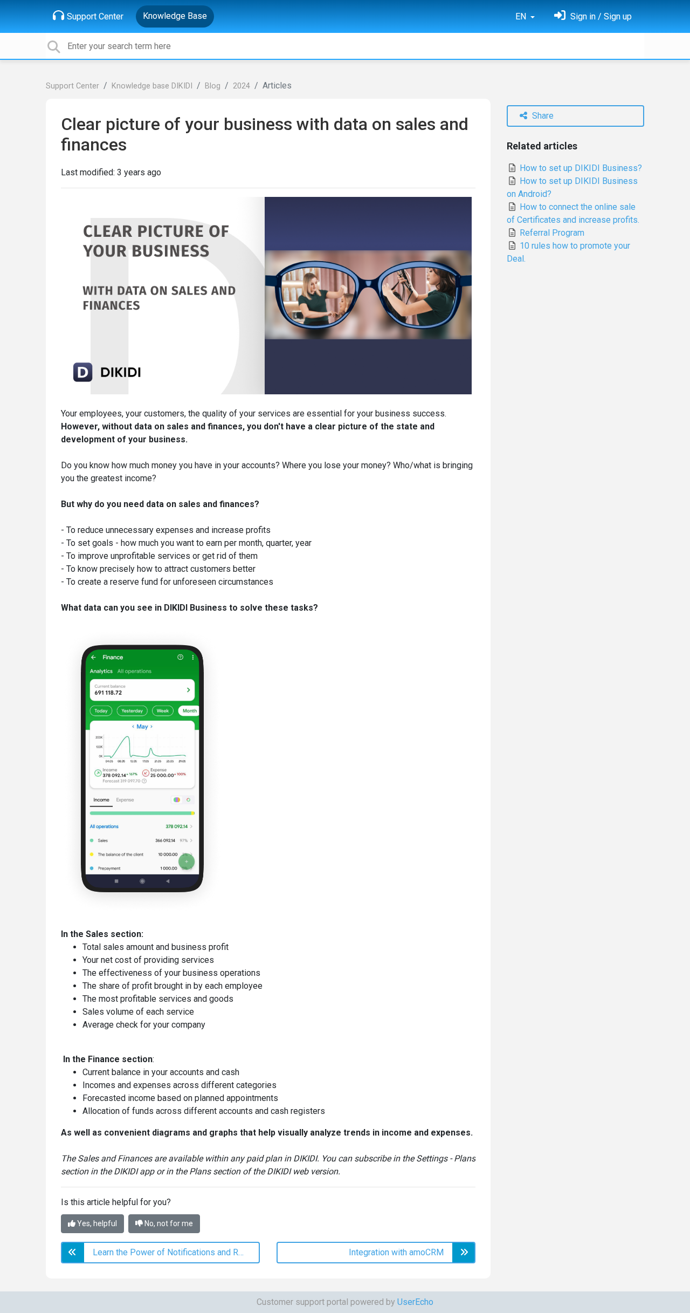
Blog (212, 86)
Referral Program (551, 233)
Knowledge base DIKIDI (152, 86)
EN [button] (521, 16)
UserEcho (415, 1302)
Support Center (95, 16)
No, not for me (168, 1223)
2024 (241, 86)
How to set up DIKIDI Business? (580, 168)
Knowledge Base (175, 16)
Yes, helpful (96, 1223)
